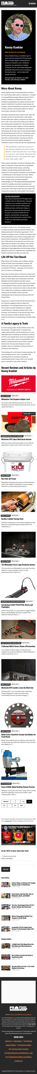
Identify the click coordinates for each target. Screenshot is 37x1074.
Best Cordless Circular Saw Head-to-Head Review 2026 (22, 956)
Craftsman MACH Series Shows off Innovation (18, 646)
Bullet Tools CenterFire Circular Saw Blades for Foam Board (18, 735)
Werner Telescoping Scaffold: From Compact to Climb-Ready (22, 917)
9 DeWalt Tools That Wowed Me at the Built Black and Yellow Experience (23, 945)
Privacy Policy (14, 1014)
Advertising (18, 1041)
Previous (6, 801)
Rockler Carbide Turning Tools (12, 519)
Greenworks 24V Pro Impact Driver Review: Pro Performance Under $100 (23, 928)
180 (4, 805)
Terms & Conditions (25, 1014)
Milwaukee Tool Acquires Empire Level (15, 399)
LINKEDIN (22, 79)
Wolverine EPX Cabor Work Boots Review (16, 439)
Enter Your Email (7, 858)
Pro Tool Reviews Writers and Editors (18, 1057)
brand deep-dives (14, 248)
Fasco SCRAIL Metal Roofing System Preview (18, 787)
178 (23, 801)
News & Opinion (6, 396)
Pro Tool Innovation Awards (18, 1049)
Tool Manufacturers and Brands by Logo (18, 1053)
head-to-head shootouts (24, 182)
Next (21, 805)
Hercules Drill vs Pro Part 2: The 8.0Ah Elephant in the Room (23, 967)
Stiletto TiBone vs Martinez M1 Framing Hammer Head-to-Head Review (23, 884)
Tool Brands (27, 1041)
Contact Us (18, 1061)
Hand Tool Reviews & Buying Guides (11, 643)
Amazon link (8, 821)
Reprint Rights (11, 1045)
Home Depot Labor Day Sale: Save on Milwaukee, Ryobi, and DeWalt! (22, 895)
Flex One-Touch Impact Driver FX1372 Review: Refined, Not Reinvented (23, 906)
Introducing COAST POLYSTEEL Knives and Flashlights (17, 606)
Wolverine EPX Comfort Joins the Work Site (17, 688)
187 (15, 805)
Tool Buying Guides (24, 1045)
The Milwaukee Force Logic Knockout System (18, 565)
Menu (33, 3)
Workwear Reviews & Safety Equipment (12, 436)
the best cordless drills (19, 246)
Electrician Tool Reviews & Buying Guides (13, 601)
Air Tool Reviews (6, 783)
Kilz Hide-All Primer (8, 479)
